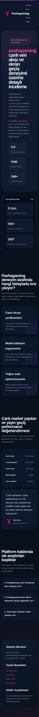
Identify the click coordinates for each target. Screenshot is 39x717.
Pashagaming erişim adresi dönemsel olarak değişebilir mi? (19, 599)
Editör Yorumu (11, 679)
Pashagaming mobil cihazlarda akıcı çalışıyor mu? (19, 584)
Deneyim (28, 5)
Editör (27, 13)
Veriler (28, 9)
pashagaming (22, 50)
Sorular (28, 17)
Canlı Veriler (10, 675)
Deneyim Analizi (11, 671)
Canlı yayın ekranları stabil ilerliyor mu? (17, 613)
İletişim (28, 22)
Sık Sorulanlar (11, 683)
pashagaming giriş (15, 103)
